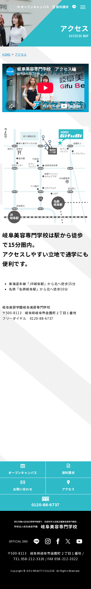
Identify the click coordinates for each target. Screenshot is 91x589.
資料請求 (62, 7)
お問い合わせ (22, 489)
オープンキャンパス (35, 7)
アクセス (68, 489)
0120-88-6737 (46, 504)
